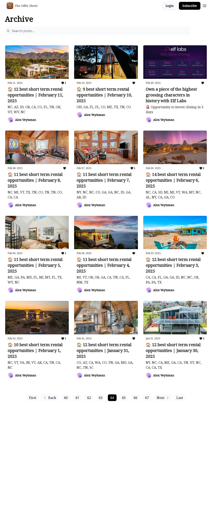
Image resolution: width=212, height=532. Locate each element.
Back (52, 397)
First (32, 397)
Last (179, 397)
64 (112, 397)
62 (89, 397)
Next (160, 397)
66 (135, 397)
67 (147, 397)
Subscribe (189, 6)
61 (77, 397)
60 (66, 397)
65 (124, 397)
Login (170, 6)
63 (100, 397)
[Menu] (204, 5)
